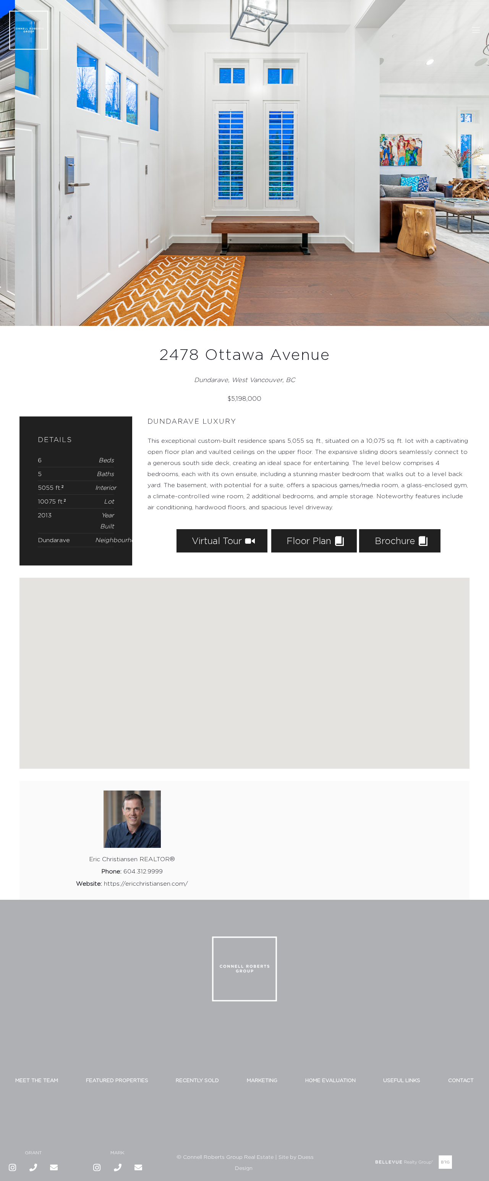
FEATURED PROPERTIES (117, 1080)
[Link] (28, 30)
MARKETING (262, 1080)
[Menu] (476, 30)
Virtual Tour (218, 541)
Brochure (396, 541)
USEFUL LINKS (401, 1080)
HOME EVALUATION (330, 1080)
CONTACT (461, 1080)
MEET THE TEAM (36, 1080)
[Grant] (33, 1167)
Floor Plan (310, 541)
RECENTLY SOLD (197, 1080)
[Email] (53, 1167)
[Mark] (117, 1167)
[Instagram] (12, 1167)
